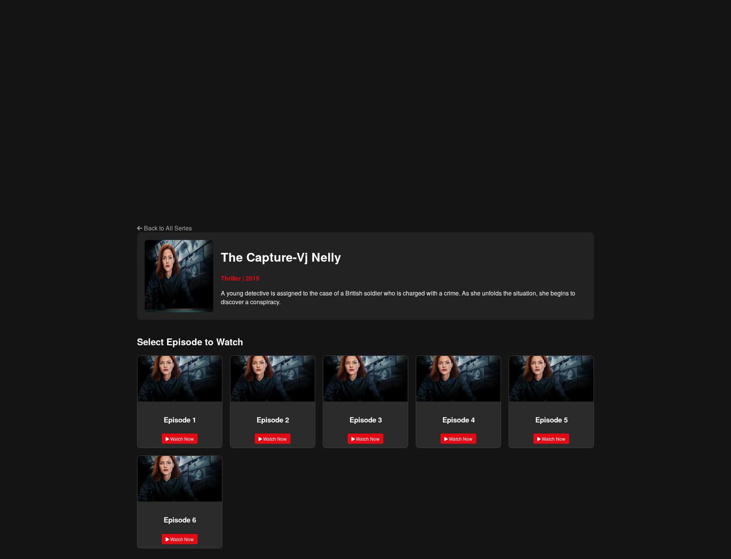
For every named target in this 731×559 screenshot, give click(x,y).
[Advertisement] (239, 64)
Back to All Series (167, 228)
